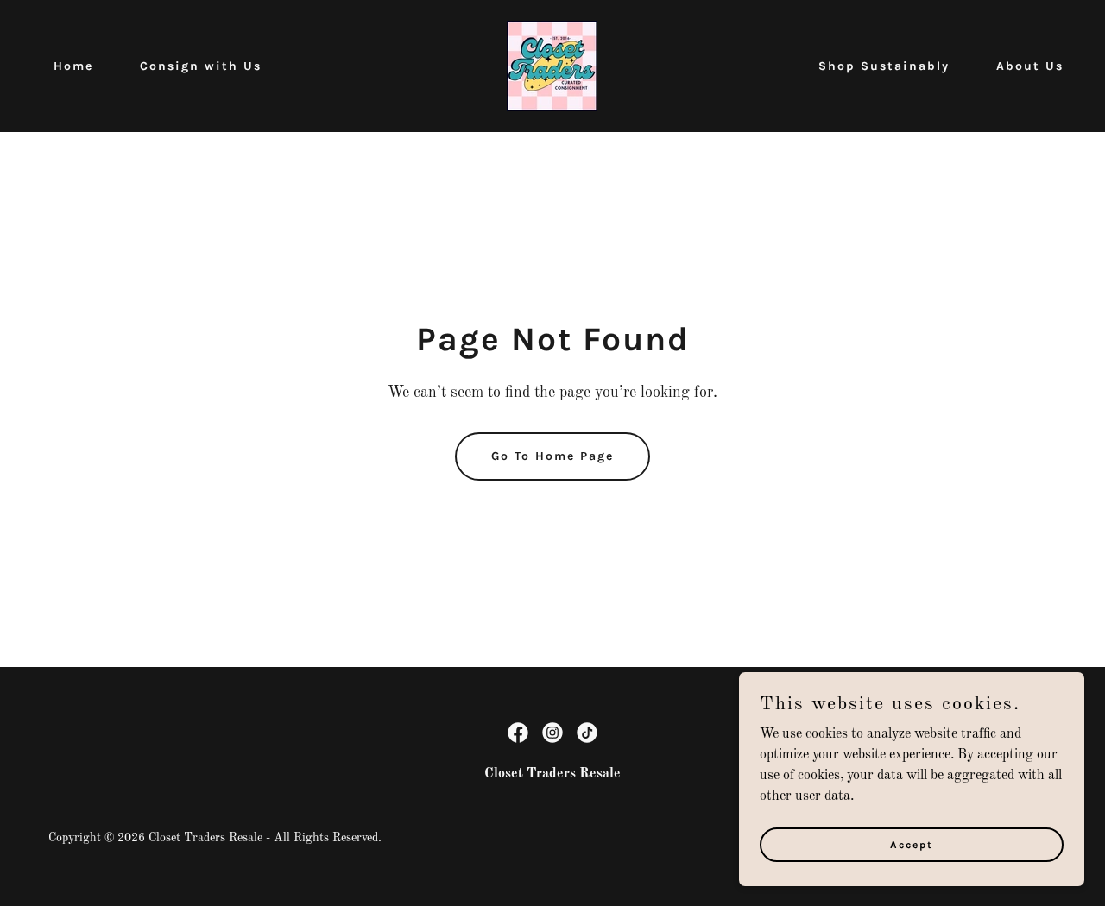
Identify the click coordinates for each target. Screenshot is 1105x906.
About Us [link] (1030, 66)
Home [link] (73, 66)
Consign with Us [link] (201, 66)
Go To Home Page (552, 456)
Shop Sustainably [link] (884, 66)
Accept (911, 844)
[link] (552, 65)
